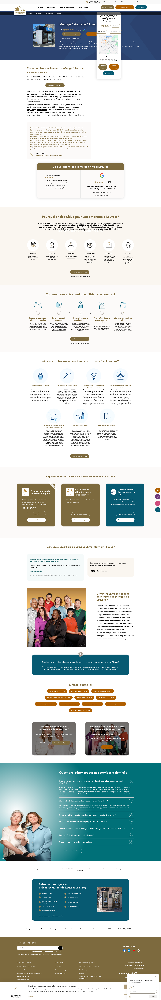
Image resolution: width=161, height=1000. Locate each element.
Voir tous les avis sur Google (102, 195)
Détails (30, 996)
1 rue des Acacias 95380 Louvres (105, 26)
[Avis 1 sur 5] (55, 189)
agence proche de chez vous (72, 257)
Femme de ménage (61, 970)
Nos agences (39, 13)
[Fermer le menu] (0, 7)
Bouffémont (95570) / (51, 669)
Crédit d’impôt (32, 256)
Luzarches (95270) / (66, 669)
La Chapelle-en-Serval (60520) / (82, 667)
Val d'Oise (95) (49, 13)
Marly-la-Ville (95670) (109, 669)
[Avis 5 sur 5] (63, 189)
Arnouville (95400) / (94, 669)
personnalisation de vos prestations (128, 258)
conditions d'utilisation (49, 951)
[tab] (96, 782)
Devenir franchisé (60, 973)
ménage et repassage (56, 94)
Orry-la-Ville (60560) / (63, 667)
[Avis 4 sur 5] (61, 189)
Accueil (30, 13)
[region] (59, 183)
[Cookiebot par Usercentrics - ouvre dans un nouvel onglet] (16, 996)
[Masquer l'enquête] (156, 977)
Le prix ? (87, 256)
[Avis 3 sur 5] (59, 189)
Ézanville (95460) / (48, 667)
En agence (58, 967)
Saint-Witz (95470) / (80, 669)
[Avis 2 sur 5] (57, 189)
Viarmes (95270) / (112, 667)
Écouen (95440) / (100, 667)
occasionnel (42, 109)
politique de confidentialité (37, 951)
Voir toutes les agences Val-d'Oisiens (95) (51, 916)
